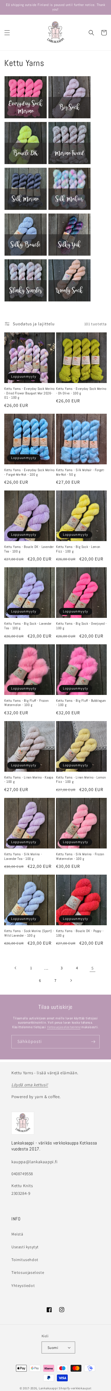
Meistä (17, 1234)
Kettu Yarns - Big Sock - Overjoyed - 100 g (81, 626)
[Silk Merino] (25, 210)
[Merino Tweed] (69, 164)
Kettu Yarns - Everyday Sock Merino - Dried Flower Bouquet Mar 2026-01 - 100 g (29, 393)
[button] (7, 32)
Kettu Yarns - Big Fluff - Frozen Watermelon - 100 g (26, 703)
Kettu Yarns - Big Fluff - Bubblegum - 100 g (81, 703)
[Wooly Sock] (69, 301)
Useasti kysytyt (25, 1246)
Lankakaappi (48, 1388)
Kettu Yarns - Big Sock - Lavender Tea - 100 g (28, 626)
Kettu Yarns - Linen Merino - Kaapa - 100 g (28, 779)
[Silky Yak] (69, 255)
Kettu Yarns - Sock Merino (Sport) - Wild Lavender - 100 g (29, 933)
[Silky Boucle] (25, 255)
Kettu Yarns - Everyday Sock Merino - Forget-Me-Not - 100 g (29, 472)
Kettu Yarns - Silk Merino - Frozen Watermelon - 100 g (80, 856)
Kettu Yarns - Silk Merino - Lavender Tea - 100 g (23, 856)
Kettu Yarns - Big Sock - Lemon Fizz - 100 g (78, 549)
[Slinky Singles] (25, 301)
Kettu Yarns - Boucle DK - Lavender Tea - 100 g (29, 549)
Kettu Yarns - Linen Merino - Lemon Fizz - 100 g (81, 779)
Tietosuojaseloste (27, 1272)
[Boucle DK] (25, 164)
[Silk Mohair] (69, 210)
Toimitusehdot (24, 1259)
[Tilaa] (93, 1041)
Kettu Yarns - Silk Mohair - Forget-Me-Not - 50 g (80, 472)
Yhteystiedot (23, 1285)
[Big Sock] (69, 118)
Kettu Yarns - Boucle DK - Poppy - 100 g (80, 933)
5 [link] (92, 968)
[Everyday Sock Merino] (25, 118)
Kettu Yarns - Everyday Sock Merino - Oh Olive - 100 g (81, 391)
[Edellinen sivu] (15, 968)
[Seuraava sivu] (71, 980)
